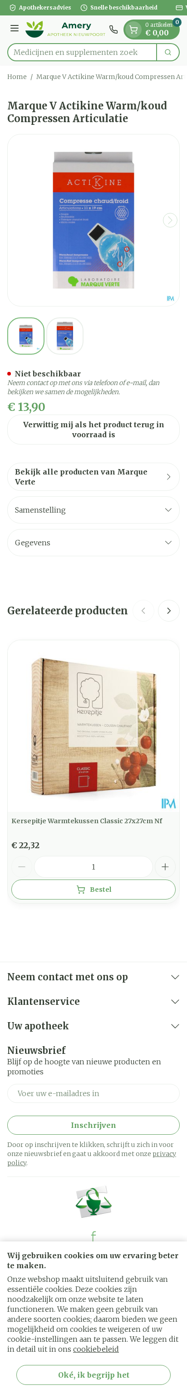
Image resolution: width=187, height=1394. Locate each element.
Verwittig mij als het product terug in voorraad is (93, 429)
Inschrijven (93, 1125)
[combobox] (82, 52)
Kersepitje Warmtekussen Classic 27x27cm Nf (86, 821)
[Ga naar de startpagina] (65, 29)
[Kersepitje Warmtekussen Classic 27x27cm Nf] (93, 726)
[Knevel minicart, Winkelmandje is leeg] (133, 29)
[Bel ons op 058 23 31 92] (113, 29)
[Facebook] (93, 1236)
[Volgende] (170, 220)
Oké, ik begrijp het (93, 1374)
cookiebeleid (96, 1349)
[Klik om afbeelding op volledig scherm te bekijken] (93, 220)
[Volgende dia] (169, 611)
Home (17, 77)
